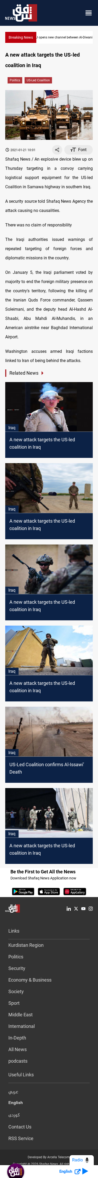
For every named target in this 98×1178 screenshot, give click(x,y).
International (21, 1026)
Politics (15, 80)
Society (16, 991)
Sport (14, 1003)
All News (17, 1049)
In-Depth (17, 1038)
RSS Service (20, 1138)
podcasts (17, 1061)
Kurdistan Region (26, 945)
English (15, 1103)
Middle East (20, 1014)
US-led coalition (38, 80)
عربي (13, 1092)
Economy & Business (29, 980)
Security (16, 968)
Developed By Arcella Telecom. (49, 1157)
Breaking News (21, 37)
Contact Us (19, 1127)
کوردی (14, 1115)
